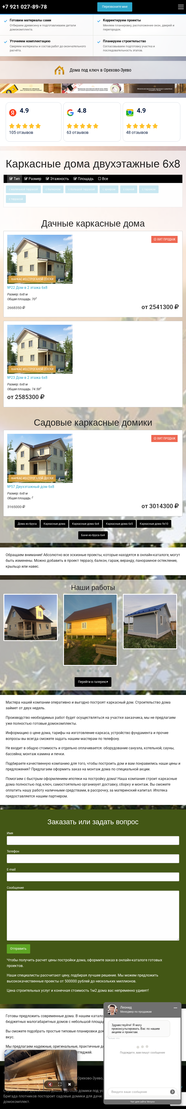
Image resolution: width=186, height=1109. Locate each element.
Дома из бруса (27, 523)
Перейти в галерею (92, 682)
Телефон (13, 851)
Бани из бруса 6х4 (93, 535)
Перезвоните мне (114, 7)
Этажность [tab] (59, 179)
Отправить (18, 949)
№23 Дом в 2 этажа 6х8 (27, 377)
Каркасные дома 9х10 (154, 523)
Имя (10, 833)
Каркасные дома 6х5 (119, 523)
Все (104, 179)
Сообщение (15, 887)
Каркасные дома (54, 523)
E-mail (11, 869)
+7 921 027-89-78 (24, 7)
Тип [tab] (16, 179)
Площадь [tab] (85, 179)
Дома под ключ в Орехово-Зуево (100, 70)
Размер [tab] (34, 179)
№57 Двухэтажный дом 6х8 (30, 487)
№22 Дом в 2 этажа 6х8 (27, 287)
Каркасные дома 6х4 (85, 523)
